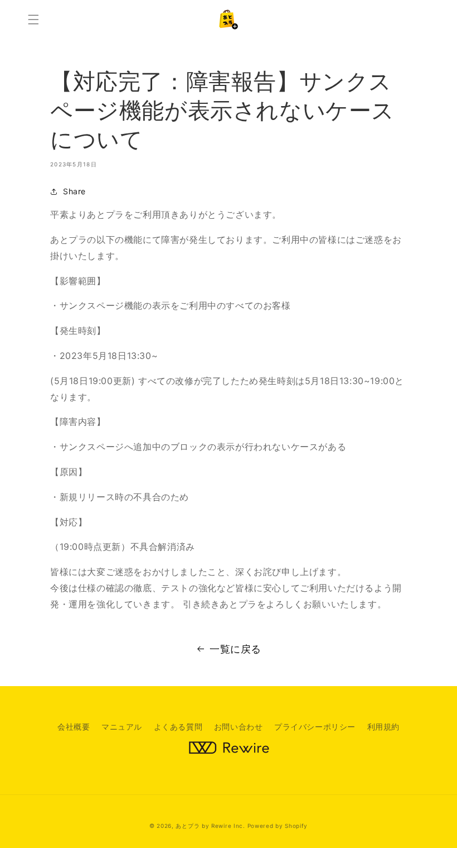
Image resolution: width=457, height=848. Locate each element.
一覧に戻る (235, 649)
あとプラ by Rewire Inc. (210, 825)
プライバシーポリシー (315, 726)
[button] (33, 19)
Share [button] (74, 191)
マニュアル (121, 726)
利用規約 (383, 726)
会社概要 (73, 726)
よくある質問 (178, 726)
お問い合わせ (238, 726)
